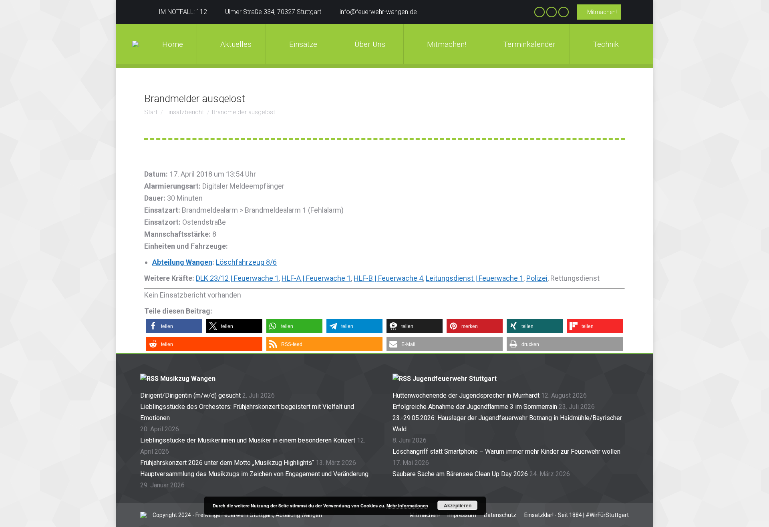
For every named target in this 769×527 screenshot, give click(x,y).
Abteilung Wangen (182, 262)
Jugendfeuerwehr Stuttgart (455, 378)
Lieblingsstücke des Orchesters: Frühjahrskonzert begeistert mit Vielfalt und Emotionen (247, 412)
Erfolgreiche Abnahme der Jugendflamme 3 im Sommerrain (475, 406)
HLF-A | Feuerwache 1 (316, 278)
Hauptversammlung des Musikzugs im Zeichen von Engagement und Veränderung (254, 474)
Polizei (537, 278)
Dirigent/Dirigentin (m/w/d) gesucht (190, 395)
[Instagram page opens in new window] (551, 12)
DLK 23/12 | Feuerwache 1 (237, 278)
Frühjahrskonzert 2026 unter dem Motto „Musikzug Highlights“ (227, 463)
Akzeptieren (457, 505)
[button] (174, 326)
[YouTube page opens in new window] (563, 12)
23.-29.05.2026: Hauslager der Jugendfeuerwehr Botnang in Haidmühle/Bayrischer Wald (507, 423)
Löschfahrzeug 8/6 (246, 262)
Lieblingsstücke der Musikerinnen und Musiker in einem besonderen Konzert (247, 440)
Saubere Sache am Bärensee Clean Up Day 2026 (460, 474)
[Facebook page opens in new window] (539, 12)
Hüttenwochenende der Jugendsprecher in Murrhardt (466, 395)
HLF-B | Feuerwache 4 (388, 278)
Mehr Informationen (407, 506)
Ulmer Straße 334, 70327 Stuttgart (273, 12)
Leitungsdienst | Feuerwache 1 (474, 278)
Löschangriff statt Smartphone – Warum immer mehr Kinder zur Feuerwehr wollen (506, 451)
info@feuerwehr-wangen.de (378, 12)
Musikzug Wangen (187, 378)
